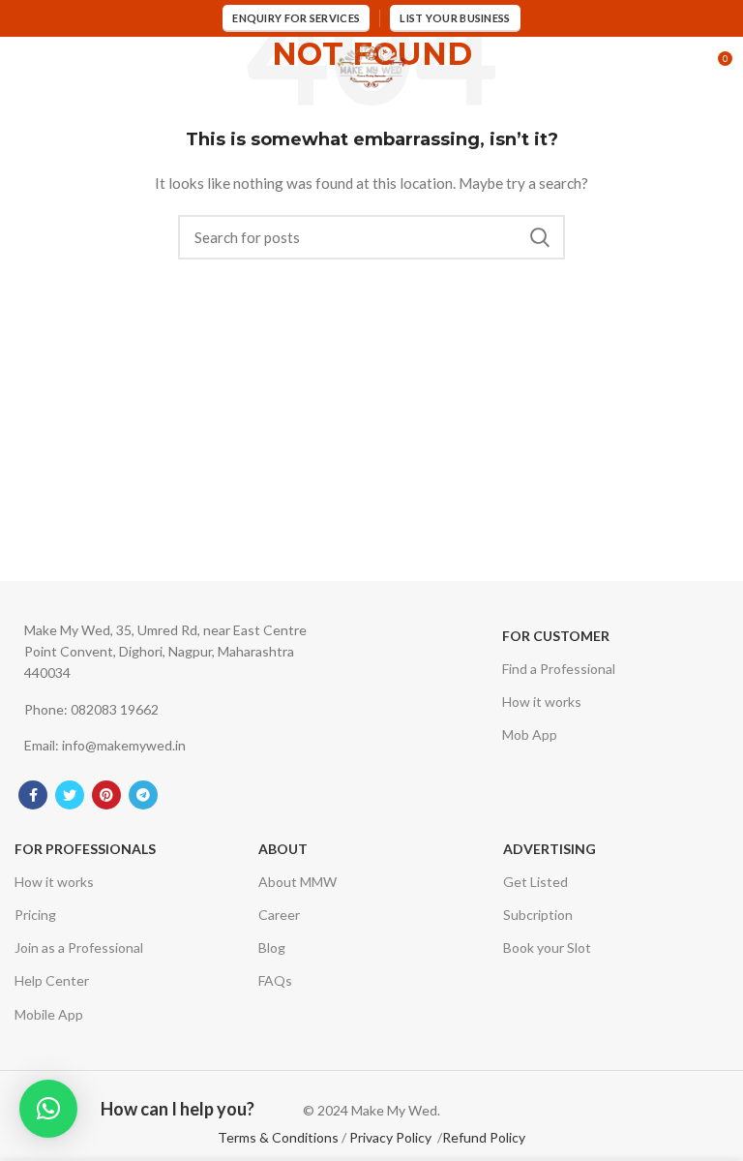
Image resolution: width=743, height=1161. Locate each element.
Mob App (529, 734)
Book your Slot (547, 947)
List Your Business (455, 18)
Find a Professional (558, 668)
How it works (541, 701)
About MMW (297, 881)
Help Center (52, 980)
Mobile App (49, 1014)
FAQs (275, 980)
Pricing (35, 914)
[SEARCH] (539, 237)
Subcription (538, 914)
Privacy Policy (390, 1137)
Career (279, 914)
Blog (271, 947)
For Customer (555, 635)
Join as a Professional (79, 947)
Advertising (549, 848)
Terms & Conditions (278, 1137)
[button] (48, 1109)
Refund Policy (483, 1137)
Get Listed (535, 881)
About (283, 848)
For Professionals (85, 848)
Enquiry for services (296, 18)
